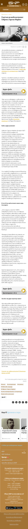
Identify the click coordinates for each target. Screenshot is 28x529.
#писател (20, 384)
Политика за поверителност (14, 517)
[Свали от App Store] (10, 508)
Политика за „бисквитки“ (14, 520)
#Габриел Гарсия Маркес (8, 389)
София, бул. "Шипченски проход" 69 (14, 481)
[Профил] (26, 4)
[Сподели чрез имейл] (26, 402)
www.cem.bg (14, 489)
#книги (3, 384)
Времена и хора (6, 14)
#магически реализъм (7, 394)
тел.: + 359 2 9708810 (14, 483)
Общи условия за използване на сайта (14, 514)
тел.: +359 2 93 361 (14, 471)
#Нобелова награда (6, 386)
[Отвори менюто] (2, 4)
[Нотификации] (23, 4)
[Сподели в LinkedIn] (19, 402)
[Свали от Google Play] (18, 508)
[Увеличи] (23, 47)
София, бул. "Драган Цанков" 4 (14, 470)
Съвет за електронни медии (12, 445)
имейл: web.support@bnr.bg (14, 473)
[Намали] (26, 47)
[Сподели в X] (16, 402)
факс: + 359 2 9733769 (14, 485)
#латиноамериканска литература (11, 391)
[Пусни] (23, 91)
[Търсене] (24, 9)
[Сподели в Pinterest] (23, 402)
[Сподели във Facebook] (13, 402)
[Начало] (14, 3)
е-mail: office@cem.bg (14, 487)
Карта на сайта (14, 524)
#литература (11, 384)
